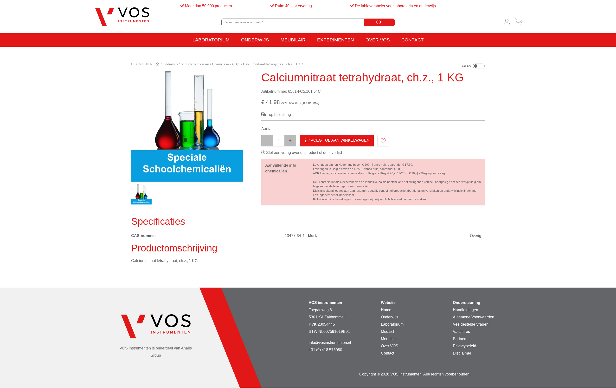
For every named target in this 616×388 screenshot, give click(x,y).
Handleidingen (465, 310)
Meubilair (293, 39)
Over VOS (378, 39)
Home (386, 310)
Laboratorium (211, 39)
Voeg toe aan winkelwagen (340, 140)
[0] (518, 22)
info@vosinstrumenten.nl (330, 343)
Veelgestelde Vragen (470, 324)
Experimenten (335, 39)
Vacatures (461, 331)
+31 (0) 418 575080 (325, 350)
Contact (412, 39)
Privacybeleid (464, 346)
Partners (460, 339)
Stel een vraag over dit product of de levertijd (303, 153)
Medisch (388, 331)
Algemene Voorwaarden (473, 317)
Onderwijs (255, 39)
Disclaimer (462, 353)
